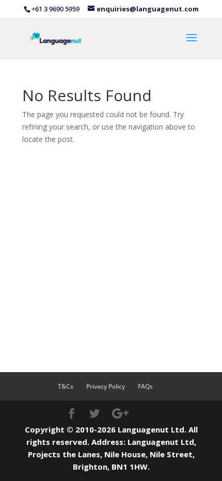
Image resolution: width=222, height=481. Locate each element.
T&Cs (65, 386)
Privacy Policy (105, 386)
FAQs (145, 386)
